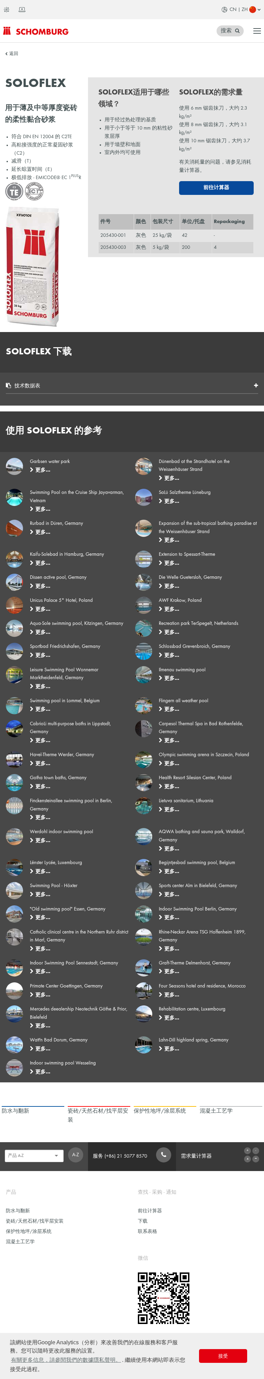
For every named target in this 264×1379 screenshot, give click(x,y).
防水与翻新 (18, 1211)
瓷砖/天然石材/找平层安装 (35, 1221)
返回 (13, 54)
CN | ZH (239, 9)
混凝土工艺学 (20, 1242)
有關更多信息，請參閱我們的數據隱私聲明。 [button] (66, 1360)
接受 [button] (223, 1356)
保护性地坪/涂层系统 (29, 1231)
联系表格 (147, 1231)
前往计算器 (216, 187)
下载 (142, 1221)
